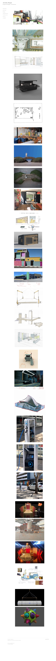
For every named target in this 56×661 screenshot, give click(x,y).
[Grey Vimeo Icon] (48, 639)
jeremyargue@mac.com (11, 643)
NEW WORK (4, 8)
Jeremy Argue (9, 3)
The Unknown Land (5, 14)
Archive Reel (4, 10)
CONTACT (4, 18)
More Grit (4, 16)
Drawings (4, 11)
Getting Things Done (5, 13)
